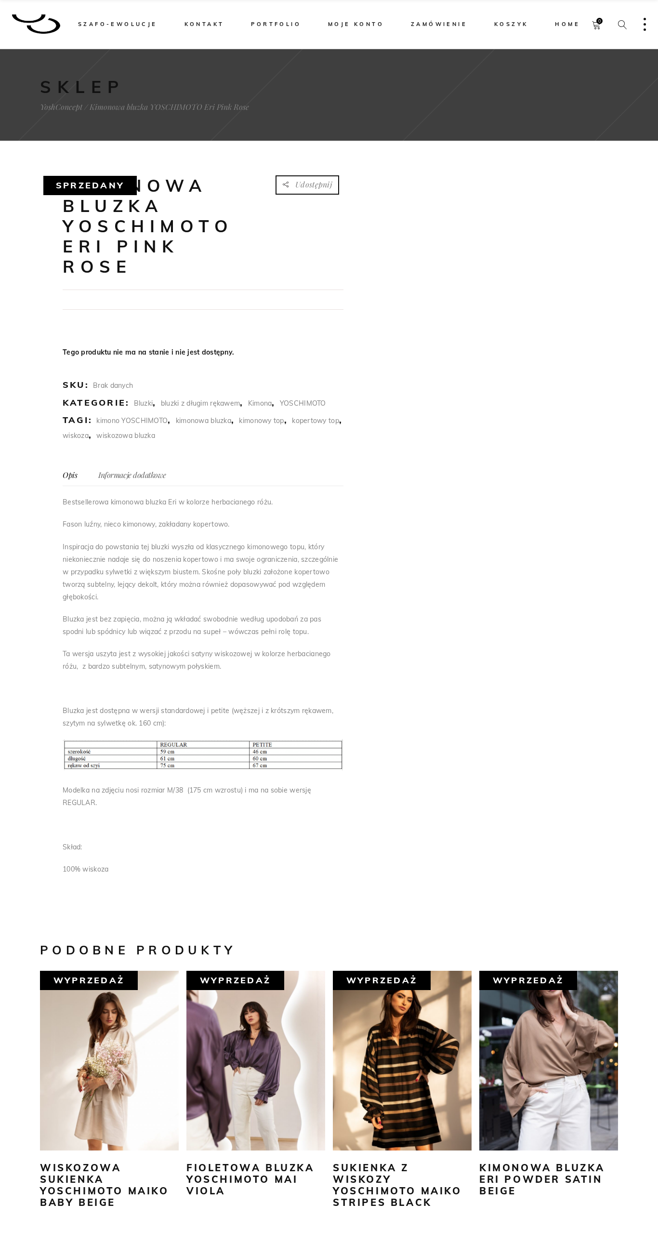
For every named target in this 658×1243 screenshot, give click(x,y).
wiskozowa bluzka (125, 435)
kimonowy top (261, 420)
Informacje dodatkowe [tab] (132, 475)
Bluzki (143, 403)
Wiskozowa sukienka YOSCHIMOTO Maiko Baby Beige (104, 1185)
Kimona (260, 403)
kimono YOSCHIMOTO (132, 420)
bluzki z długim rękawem (200, 403)
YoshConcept (61, 107)
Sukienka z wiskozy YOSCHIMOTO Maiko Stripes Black (397, 1185)
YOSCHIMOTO (303, 403)
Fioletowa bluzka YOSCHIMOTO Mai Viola (250, 1179)
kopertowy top (315, 420)
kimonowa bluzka (203, 420)
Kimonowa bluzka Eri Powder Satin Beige (542, 1179)
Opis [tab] (70, 475)
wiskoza (76, 435)
